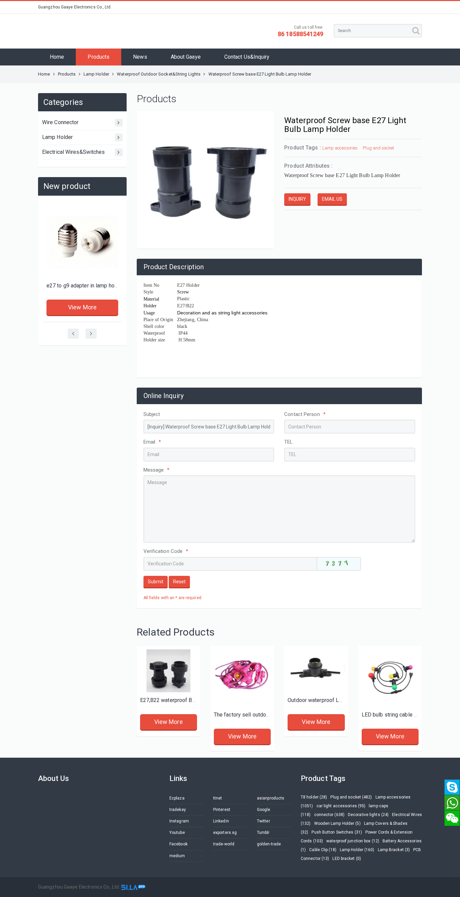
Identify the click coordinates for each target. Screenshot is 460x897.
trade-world (223, 844)
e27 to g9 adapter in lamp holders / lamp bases (103, 285)
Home (57, 57)
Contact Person (305, 414)
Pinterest (221, 809)
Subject (151, 414)
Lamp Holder (97, 74)
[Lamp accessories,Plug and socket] (82, 242)
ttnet (217, 798)
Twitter (263, 821)
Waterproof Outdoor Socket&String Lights (158, 74)
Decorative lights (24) (368, 814)
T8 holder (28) (314, 797)
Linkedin (221, 821)
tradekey (177, 809)
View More (82, 307)
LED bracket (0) (346, 858)
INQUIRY (297, 199)
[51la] (133, 887)
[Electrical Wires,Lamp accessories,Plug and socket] (390, 677)
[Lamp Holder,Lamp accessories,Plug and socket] (316, 670)
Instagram (179, 821)
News (140, 57)
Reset (179, 581)
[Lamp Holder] (168, 670)
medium (177, 855)
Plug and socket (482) (351, 797)
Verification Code (166, 551)
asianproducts (270, 798)
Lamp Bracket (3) (394, 849)
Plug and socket (378, 147)
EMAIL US (332, 199)
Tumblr (263, 832)
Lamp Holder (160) (357, 849)
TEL (288, 442)
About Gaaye (186, 57)
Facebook (178, 844)
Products (98, 57)
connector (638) (329, 814)
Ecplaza (177, 798)
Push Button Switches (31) (336, 832)
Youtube (177, 832)
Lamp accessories (340, 147)
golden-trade (269, 844)
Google (263, 809)
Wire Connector (60, 122)
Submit (155, 581)
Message (156, 470)
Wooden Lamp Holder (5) (337, 823)
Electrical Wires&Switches (73, 152)
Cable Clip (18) (322, 849)
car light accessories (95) (341, 806)
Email (152, 442)
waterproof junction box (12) (352, 841)
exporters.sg (225, 832)
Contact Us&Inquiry (247, 57)
